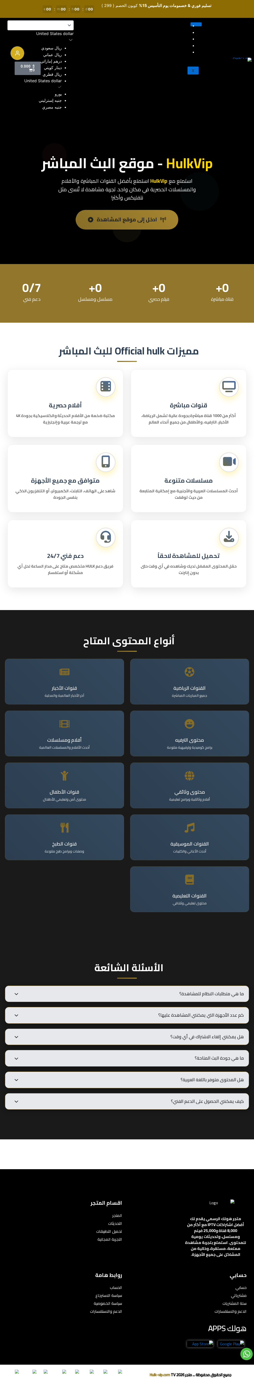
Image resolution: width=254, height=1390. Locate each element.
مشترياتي (239, 1295)
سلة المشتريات (234, 1303)
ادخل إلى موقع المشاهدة (127, 219)
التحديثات (179, 52)
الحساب (116, 1287)
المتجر (181, 32)
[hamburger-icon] (196, 24)
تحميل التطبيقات (109, 1231)
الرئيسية (180, 25)
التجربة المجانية (173, 45)
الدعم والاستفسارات (231, 1311)
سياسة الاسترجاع (108, 1295)
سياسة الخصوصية (108, 1303)
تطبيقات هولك (174, 38)
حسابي (241, 1287)
